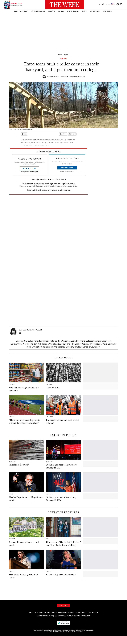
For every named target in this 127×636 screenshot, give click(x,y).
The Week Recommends (38, 11)
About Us (32, 612)
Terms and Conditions (66, 612)
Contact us (66, 190)
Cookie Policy (93, 612)
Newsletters (51, 11)
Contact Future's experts (47, 612)
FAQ (52, 616)
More (83, 11)
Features (63, 58)
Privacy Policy (81, 612)
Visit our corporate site (87, 630)
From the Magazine (72, 11)
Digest (66, 54)
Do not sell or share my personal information (73, 616)
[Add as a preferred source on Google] (63, 623)
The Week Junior (95, 11)
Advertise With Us (43, 616)
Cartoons (61, 11)
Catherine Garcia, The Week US (58, 76)
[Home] (16, 11)
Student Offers (107, 11)
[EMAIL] (20, 333)
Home (60, 54)
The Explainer (24, 11)
